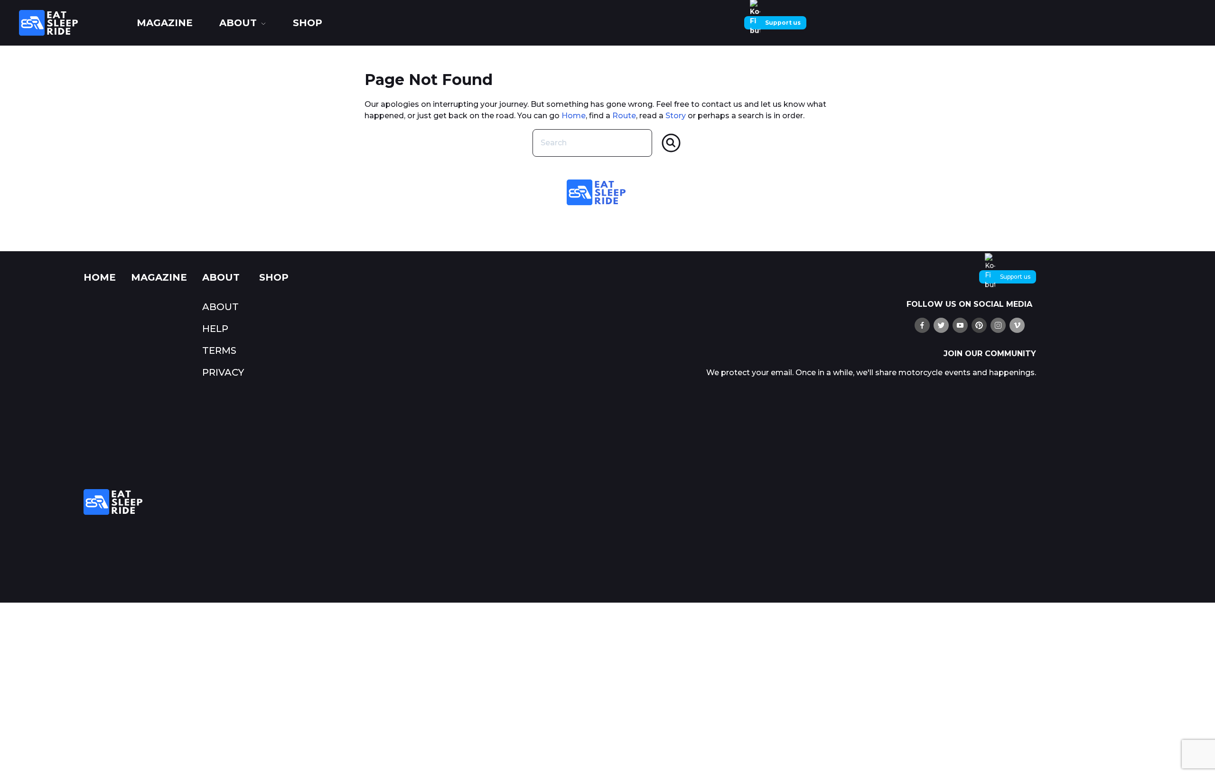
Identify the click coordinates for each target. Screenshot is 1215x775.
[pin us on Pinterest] (979, 325)
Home (573, 115)
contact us (721, 104)
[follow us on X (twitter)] (941, 325)
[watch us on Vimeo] (1017, 325)
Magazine (165, 22)
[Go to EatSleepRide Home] (387, 502)
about (238, 22)
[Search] (671, 143)
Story (675, 115)
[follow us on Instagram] (998, 325)
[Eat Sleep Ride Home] (71, 23)
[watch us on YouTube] (960, 325)
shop (307, 22)
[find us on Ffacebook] (922, 325)
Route (624, 115)
